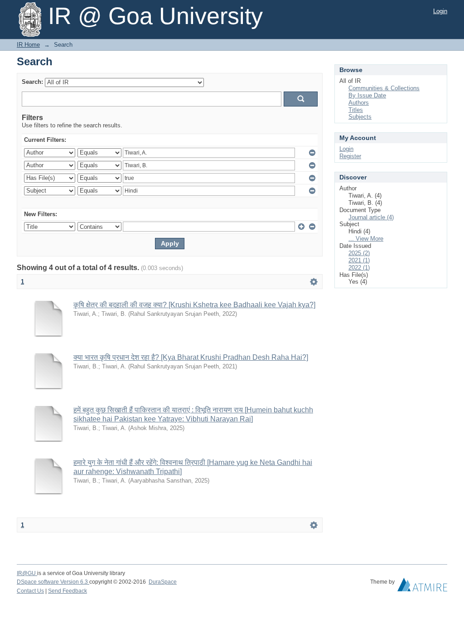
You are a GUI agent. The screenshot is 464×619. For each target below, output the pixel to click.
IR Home (28, 44)
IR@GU (27, 573)
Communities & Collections (384, 88)
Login (440, 11)
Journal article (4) (371, 217)
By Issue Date (367, 95)
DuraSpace (163, 582)
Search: (32, 81)
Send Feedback (67, 591)
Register (350, 156)
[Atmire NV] (422, 587)
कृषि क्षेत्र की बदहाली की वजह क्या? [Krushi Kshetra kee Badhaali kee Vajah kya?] (194, 305)
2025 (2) (359, 253)
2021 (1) (359, 260)
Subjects (360, 116)
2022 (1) (359, 267)
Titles (355, 109)
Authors (358, 102)
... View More (365, 238)
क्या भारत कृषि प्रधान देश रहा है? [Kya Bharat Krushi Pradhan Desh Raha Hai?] (190, 357)
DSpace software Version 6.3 (53, 582)
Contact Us (30, 591)
